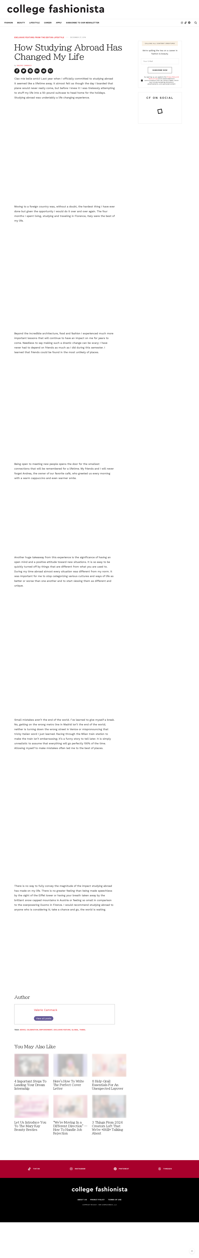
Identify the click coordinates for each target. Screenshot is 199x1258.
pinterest (124, 1169)
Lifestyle (34, 23)
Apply (59, 23)
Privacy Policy (97, 1200)
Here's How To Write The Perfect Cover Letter (68, 1085)
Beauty (21, 23)
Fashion (8, 23)
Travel (82, 1030)
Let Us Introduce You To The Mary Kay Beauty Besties (30, 1126)
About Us (82, 1200)
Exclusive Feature (24, 37)
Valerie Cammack (24, 66)
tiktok (36, 1169)
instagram (80, 1169)
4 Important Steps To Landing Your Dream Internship (30, 1085)
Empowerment (46, 1030)
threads (167, 1169)
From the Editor (44, 37)
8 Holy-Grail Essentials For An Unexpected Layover (107, 1085)
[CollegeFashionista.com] (55, 9)
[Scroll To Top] (192, 1251)
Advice (23, 1030)
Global (75, 1030)
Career (48, 23)
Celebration (32, 1030)
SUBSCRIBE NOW (159, 70)
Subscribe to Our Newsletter (82, 23)
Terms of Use (114, 1200)
